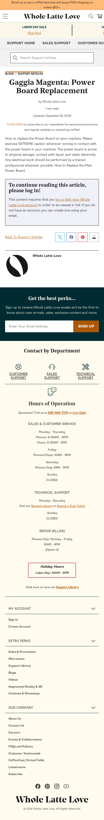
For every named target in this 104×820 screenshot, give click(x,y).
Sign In (13, 620)
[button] (5, 16)
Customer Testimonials (24, 753)
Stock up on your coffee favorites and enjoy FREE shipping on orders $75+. (52, 4)
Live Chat (79, 413)
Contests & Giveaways (24, 693)
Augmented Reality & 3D (25, 687)
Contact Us (16, 726)
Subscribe (15, 774)
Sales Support (56, 43)
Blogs (12, 673)
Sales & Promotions (22, 652)
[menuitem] (53, 619)
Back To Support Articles (24, 237)
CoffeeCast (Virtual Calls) (26, 760)
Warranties (16, 659)
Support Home (21, 43)
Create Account (19, 627)
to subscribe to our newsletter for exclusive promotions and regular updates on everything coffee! (52, 127)
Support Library (41, 506)
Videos (13, 680)
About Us (14, 719)
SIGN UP (86, 326)
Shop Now (34, 33)
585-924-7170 (58, 413)
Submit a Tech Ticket (71, 506)
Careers (14, 732)
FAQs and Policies (20, 746)
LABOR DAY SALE (34, 27)
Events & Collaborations (25, 739)
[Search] (91, 16)
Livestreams (17, 767)
